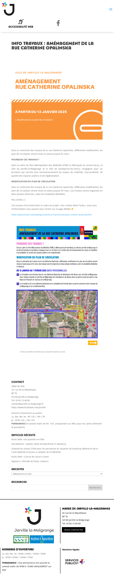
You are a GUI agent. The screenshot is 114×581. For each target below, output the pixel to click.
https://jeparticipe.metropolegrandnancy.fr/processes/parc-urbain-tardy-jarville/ (51, 214)
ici (24, 199)
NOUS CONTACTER (73, 529)
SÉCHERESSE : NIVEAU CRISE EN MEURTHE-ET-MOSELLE (38, 444)
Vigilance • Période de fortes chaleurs (30, 461)
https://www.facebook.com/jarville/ (28, 407)
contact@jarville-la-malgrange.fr (27, 403)
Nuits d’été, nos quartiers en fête (27, 439)
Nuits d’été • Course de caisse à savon (30, 456)
